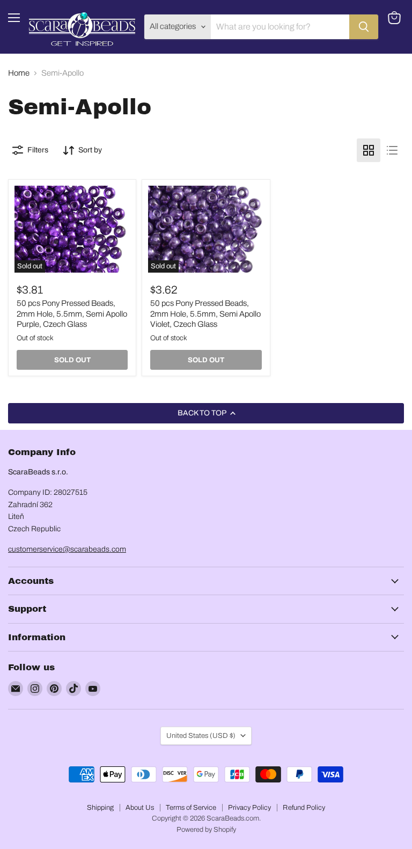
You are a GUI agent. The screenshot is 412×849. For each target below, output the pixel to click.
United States (201, 735)
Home (19, 73)
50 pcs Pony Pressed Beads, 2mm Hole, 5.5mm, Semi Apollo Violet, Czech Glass (205, 313)
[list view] (392, 150)
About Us (140, 807)
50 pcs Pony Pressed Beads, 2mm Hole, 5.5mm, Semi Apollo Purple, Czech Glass (72, 313)
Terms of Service (191, 807)
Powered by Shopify (206, 829)
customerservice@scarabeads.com (67, 549)
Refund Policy (304, 807)
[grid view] (368, 150)
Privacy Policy (249, 807)
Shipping (100, 807)
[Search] (363, 26)
